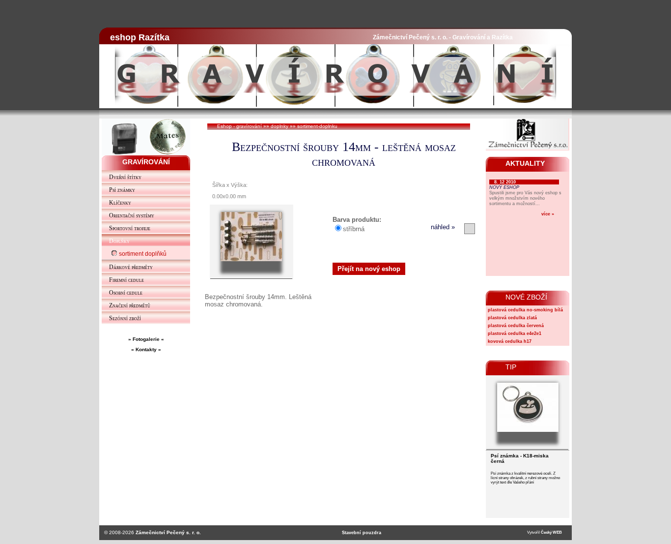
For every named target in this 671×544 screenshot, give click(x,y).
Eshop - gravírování (239, 126)
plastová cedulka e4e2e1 (514, 333)
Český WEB (551, 532)
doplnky (279, 126)
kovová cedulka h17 (509, 341)
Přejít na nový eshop (368, 268)
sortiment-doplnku (317, 126)
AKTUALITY (525, 163)
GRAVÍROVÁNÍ (146, 162)
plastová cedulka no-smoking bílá (525, 309)
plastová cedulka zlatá (512, 317)
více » (547, 213)
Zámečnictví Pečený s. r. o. (168, 532)
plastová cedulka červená (516, 325)
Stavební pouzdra (361, 532)
